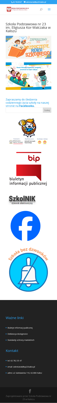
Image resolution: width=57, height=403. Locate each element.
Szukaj (47, 110)
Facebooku (26, 106)
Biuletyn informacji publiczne (20, 327)
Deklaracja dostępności (18, 334)
